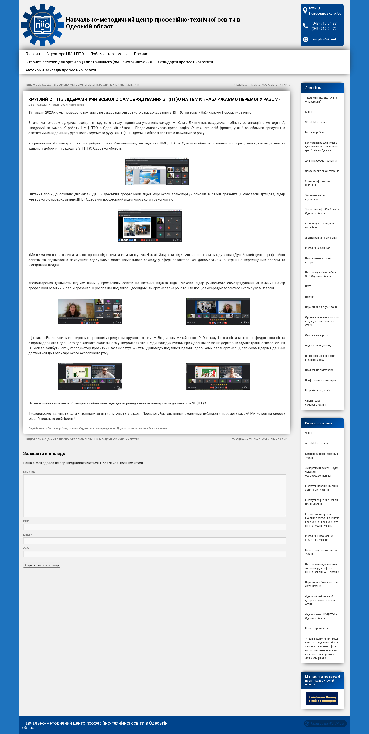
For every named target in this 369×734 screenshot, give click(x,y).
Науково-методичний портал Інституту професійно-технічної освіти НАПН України (322, 568)
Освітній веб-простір (317, 335)
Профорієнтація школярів (320, 380)
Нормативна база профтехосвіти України (322, 584)
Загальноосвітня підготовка (315, 197)
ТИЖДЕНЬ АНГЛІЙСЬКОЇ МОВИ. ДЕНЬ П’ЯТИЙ (261, 84)
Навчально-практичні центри (318, 260)
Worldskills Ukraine (316, 122)
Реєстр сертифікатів (317, 628)
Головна (32, 54)
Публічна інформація (108, 54)
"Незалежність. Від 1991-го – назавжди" (321, 99)
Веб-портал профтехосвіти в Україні (322, 455)
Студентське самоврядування (97, 428)
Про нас (141, 54)
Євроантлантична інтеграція (322, 170)
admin (80, 104)
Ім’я (26, 521)
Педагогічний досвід (318, 345)
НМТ (308, 286)
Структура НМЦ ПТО (65, 54)
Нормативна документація (321, 307)
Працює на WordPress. (328, 723)
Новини (73, 428)
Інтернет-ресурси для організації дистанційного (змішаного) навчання (88, 62)
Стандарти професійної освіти (185, 62)
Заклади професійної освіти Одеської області (322, 211)
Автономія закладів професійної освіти (60, 70)
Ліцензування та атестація (321, 237)
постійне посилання (155, 428)
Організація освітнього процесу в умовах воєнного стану (321, 321)
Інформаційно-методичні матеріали (320, 225)
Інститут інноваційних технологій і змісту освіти (322, 487)
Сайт (26, 548)
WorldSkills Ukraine (316, 443)
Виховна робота (57, 428)
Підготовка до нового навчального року (320, 357)
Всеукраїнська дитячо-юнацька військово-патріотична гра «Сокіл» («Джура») (321, 146)
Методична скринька (317, 248)
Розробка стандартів (317, 390)
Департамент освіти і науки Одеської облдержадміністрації (321, 472)
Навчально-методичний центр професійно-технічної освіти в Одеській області (153, 23)
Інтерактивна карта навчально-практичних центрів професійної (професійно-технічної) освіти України (322, 520)
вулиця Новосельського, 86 (325, 10)
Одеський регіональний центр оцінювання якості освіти (320, 600)
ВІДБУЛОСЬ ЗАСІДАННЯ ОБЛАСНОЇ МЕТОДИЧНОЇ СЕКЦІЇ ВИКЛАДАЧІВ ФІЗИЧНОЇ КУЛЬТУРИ (81, 84)
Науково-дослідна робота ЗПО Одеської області (320, 274)
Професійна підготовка (319, 369)
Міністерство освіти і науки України (321, 552)
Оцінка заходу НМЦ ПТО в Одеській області (321, 616)
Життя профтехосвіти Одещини (318, 183)
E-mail (27, 534)
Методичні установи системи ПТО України (319, 538)
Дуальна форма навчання (321, 160)
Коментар (29, 471)
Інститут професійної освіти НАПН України (321, 502)
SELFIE (309, 111)
